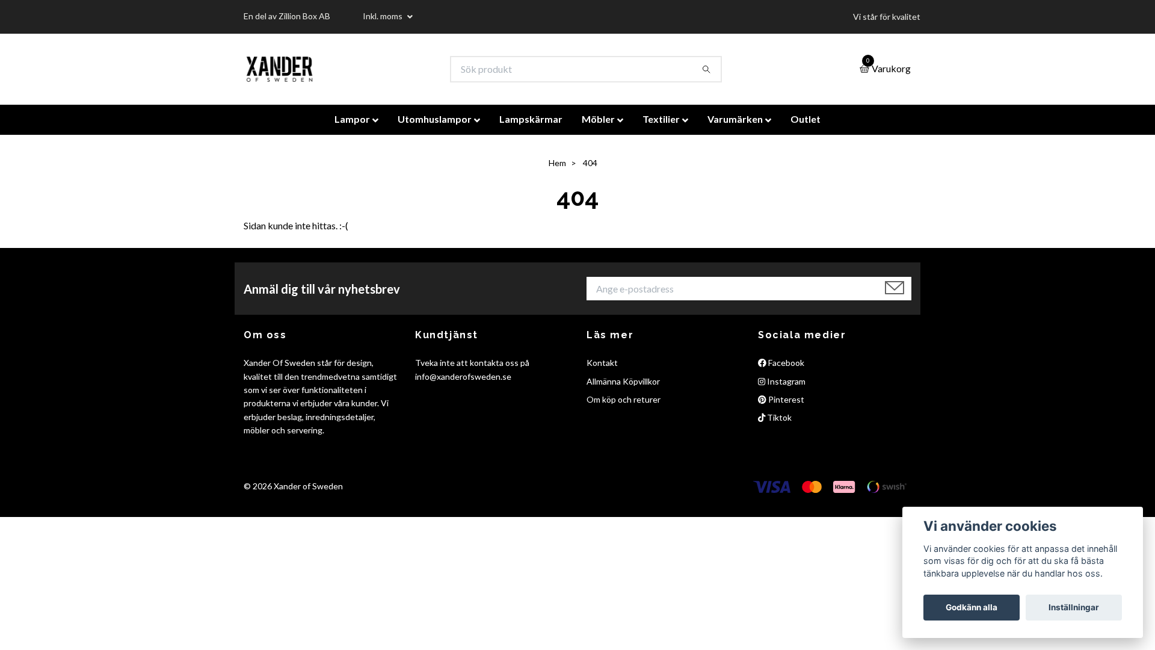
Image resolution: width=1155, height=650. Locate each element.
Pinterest (785, 399)
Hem (557, 163)
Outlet (805, 119)
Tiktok (778, 417)
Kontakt (602, 363)
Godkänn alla (971, 607)
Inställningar (1074, 607)
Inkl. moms (383, 16)
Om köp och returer (624, 399)
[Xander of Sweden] (279, 69)
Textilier (661, 119)
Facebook (785, 363)
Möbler (598, 119)
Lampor (352, 119)
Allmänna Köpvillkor (623, 381)
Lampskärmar (530, 119)
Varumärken (735, 119)
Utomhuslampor (435, 119)
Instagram (785, 381)
